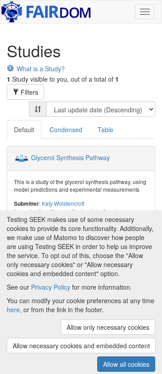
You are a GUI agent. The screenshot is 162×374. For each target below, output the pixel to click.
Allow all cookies (126, 364)
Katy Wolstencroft (63, 203)
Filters (28, 92)
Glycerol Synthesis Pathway (70, 157)
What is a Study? (41, 68)
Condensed (66, 129)
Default (24, 129)
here (13, 309)
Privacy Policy (50, 286)
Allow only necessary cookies (108, 327)
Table (105, 129)
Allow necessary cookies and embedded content (81, 345)
